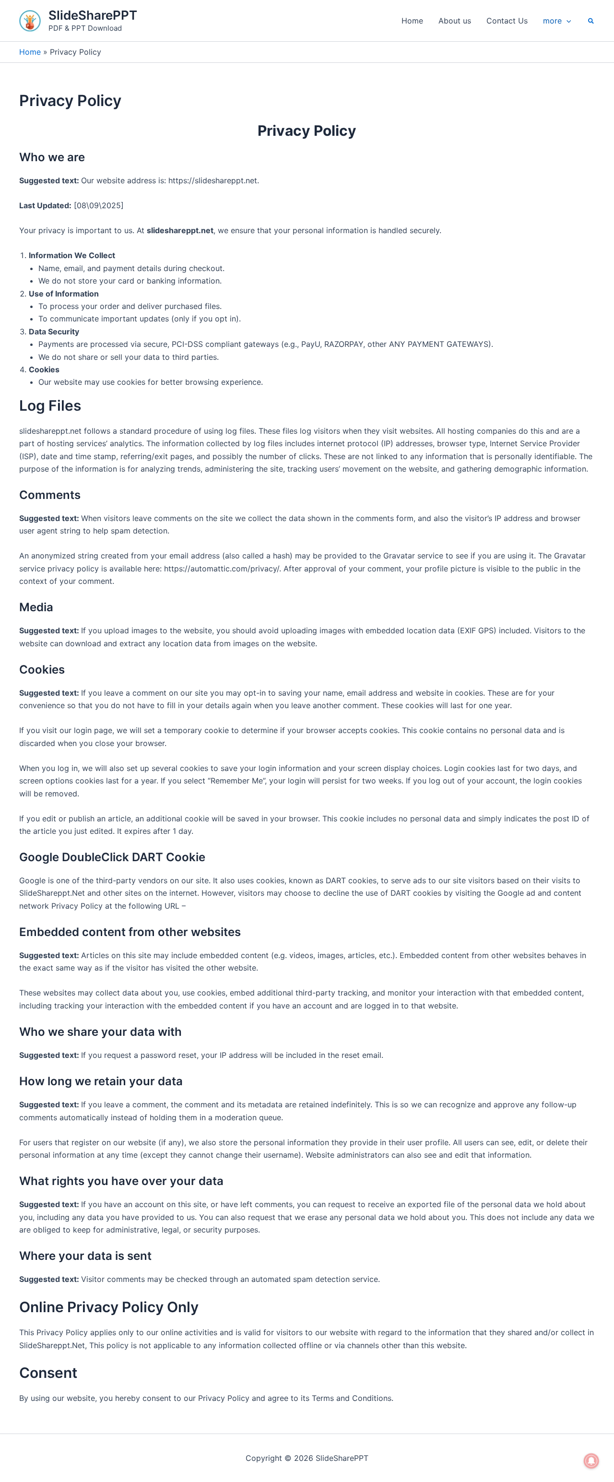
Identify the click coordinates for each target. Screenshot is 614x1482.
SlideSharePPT (92, 15)
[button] (566, 20)
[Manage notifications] (591, 1461)
